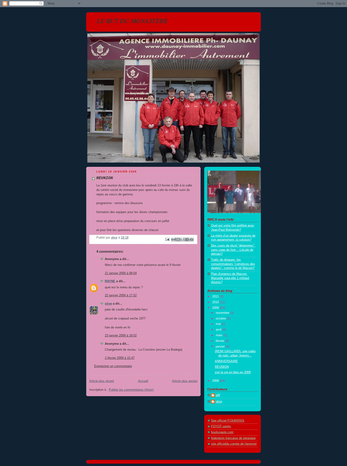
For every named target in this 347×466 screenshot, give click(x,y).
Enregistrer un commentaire (113, 366)
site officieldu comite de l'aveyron (234, 443)
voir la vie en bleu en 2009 (233, 372)
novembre (223, 313)
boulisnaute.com (222, 432)
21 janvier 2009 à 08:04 (121, 273)
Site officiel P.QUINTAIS (227, 420)
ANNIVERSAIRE (226, 361)
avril (219, 329)
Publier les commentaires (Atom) (131, 389)
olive (108, 303)
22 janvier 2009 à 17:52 (121, 295)
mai (219, 324)
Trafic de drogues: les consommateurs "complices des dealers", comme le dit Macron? (233, 264)
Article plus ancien (184, 381)
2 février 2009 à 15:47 (120, 358)
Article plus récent (101, 381)
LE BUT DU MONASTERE (132, 21)
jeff (218, 395)
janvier (221, 346)
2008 (216, 380)
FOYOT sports (221, 426)
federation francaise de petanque (233, 438)
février (220, 341)
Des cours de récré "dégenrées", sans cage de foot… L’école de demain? (233, 250)
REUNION (222, 367)
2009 (216, 308)
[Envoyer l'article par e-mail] (167, 239)
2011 (216, 296)
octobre (221, 318)
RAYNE (110, 281)
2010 (216, 302)
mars (220, 335)
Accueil (143, 381)
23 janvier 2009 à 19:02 (121, 335)
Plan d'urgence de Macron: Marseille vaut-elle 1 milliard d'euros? (230, 278)
